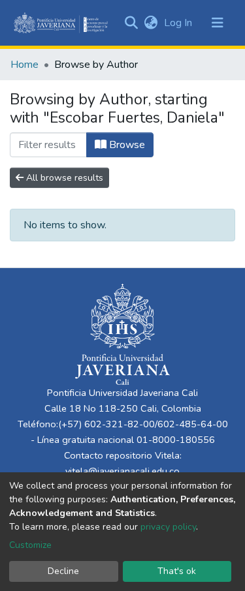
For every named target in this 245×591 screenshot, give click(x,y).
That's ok (176, 571)
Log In (179, 23)
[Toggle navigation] (217, 22)
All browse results (63, 178)
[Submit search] (131, 22)
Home (24, 64)
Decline (63, 571)
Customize (30, 545)
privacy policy (168, 527)
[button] (150, 23)
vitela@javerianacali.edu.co (122, 470)
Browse (125, 145)
